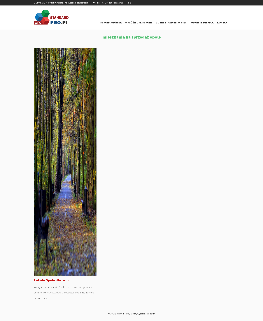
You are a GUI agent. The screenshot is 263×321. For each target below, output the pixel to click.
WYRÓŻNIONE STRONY (138, 22)
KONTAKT (223, 22)
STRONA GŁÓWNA (111, 22)
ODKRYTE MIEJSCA (202, 22)
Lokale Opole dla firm (51, 280)
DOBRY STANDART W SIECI (171, 22)
